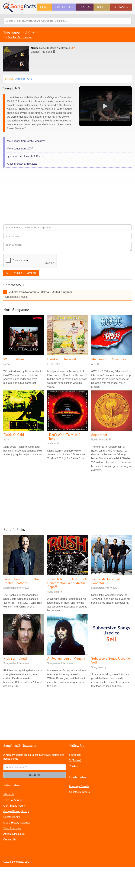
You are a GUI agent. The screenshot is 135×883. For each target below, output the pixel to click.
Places (85, 6)
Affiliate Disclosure (14, 833)
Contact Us (9, 839)
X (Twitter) (75, 760)
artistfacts (23, 78)
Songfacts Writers (79, 791)
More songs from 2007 (20, 148)
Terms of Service (13, 800)
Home (44, 6)
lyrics (9, 78)
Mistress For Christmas (108, 359)
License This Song (41, 51)
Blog (101, 6)
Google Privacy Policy (16, 811)
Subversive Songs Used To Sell (110, 660)
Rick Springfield (15, 658)
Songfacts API (11, 816)
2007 (72, 47)
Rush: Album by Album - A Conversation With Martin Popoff (67, 583)
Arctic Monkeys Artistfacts (22, 163)
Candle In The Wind (61, 359)
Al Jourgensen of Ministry (66, 658)
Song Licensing (12, 828)
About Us (8, 794)
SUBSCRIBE (34, 775)
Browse (120, 6)
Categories (64, 6)
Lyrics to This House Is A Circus (25, 156)
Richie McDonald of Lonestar (105, 581)
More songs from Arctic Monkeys (26, 140)
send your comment (21, 272)
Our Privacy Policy (14, 805)
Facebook (75, 754)
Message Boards (79, 786)
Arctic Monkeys (20, 37)
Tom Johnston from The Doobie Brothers (21, 581)
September (99, 435)
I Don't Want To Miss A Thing (64, 436)
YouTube (74, 766)
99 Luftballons (14, 359)
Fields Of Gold (13, 435)
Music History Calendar (16, 822)
